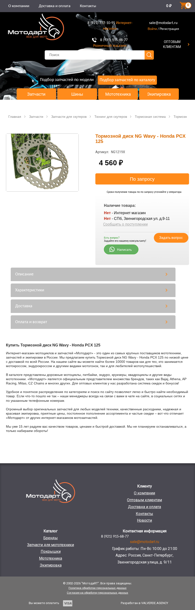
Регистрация (169, 29)
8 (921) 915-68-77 (114, 40)
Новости (144, 520)
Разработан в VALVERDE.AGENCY (144, 603)
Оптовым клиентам (144, 500)
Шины (77, 94)
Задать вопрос (171, 238)
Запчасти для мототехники (50, 545)
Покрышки (51, 551)
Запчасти (36, 94)
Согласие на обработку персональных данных (97, 592)
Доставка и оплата (54, 6)
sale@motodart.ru (163, 23)
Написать (124, 249)
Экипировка (159, 94)
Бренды (50, 538)
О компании (18, 6)
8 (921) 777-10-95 (101, 23)
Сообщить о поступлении (125, 224)
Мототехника (118, 94)
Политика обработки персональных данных (97, 588)
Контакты (88, 6)
